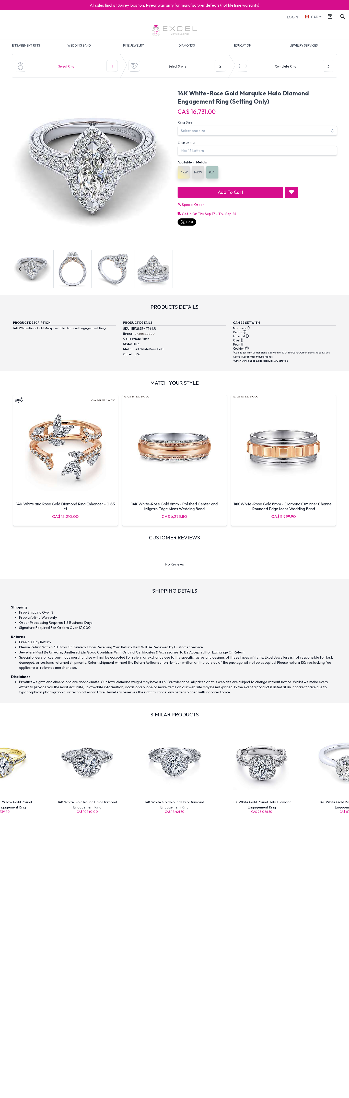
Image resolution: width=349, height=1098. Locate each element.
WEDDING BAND (79, 45)
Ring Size (185, 122)
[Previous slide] (20, 269)
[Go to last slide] (8, 770)
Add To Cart (230, 192)
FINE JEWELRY (133, 45)
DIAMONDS (187, 45)
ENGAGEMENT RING (26, 45)
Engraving (186, 142)
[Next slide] (165, 269)
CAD (314, 17)
